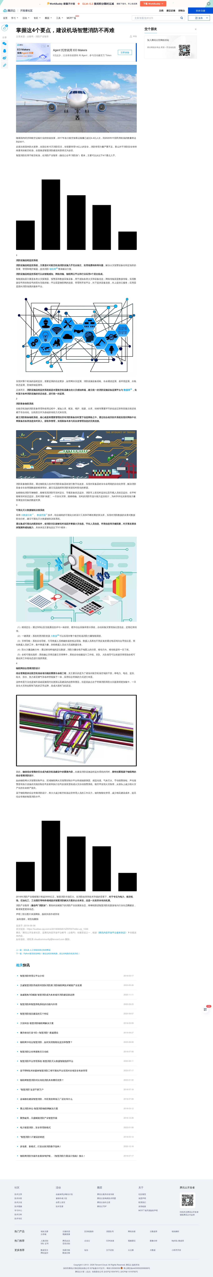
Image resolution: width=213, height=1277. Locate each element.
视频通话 (132, 1240)
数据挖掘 (41, 514)
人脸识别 (44, 1240)
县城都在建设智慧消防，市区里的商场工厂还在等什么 (46, 1098)
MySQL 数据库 (178, 1240)
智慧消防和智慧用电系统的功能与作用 (38, 1004)
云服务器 (66, 1231)
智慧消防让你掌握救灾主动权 (34, 1051)
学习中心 (18, 1210)
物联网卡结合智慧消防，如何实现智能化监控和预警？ (46, 1042)
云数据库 (153, 1231)
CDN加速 (110, 1240)
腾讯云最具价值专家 (105, 1194)
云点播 (131, 1250)
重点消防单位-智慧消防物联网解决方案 (39, 1108)
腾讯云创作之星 (103, 1202)
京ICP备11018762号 (129, 1271)
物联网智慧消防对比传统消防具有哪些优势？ (42, 1079)
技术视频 (18, 1206)
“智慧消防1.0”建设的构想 (32, 1136)
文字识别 (110, 1250)
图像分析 (153, 1240)
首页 (5, 17)
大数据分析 (26, 514)
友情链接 (142, 1206)
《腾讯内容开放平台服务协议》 (112, 932)
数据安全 (44, 1250)
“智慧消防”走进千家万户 (32, 1089)
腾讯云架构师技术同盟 (106, 1198)
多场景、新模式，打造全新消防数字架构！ (41, 1146)
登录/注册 (200, 10)
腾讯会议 (66, 1240)
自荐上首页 (60, 1202)
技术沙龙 (18, 1202)
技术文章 (18, 1194)
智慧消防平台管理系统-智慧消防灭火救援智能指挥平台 (46, 1061)
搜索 (181, 18)
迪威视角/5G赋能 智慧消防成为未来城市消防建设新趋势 (47, 994)
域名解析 (175, 1231)
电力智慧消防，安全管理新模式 (35, 1127)
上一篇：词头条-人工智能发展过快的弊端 (33, 949)
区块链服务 (89, 1231)
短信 (86, 1250)
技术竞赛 (59, 1206)
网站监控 (44, 1252)
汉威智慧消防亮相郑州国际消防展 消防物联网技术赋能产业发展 (51, 985)
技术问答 (18, 1198)
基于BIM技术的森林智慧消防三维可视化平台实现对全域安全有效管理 (53, 1070)
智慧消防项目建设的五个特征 (34, 1013)
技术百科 (18, 1214)
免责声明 (142, 1198)
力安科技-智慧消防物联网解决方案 (37, 1023)
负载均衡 (66, 1250)
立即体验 (125, 52)
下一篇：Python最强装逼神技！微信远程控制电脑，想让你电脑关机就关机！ (48, 953)
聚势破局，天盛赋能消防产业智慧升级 (38, 1117)
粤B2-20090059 (113, 1268)
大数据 (152, 1250)
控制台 (181, 10)
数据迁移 (66, 1252)
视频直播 (66, 1234)
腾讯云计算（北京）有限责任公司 (89, 1271)
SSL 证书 (44, 1243)
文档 (161, 10)
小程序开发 (176, 1250)
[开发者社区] (26, 10)
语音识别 (66, 1243)
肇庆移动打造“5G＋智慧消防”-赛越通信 (39, 1032)
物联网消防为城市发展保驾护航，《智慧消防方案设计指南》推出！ (53, 1155)
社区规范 (142, 1194)
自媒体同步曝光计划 (64, 1194)
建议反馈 (171, 10)
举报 (135, 36)
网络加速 (132, 1231)
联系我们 (142, 1202)
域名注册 (44, 1231)
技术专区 (18, 1218)
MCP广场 (71, 17)
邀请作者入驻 (61, 1198)
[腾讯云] (9, 10)
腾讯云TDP (101, 1206)
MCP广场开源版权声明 (148, 1210)
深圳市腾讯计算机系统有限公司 (76, 1268)
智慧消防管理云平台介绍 (32, 975)
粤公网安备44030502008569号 (136, 1268)
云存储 (43, 1234)
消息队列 (110, 1231)
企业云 (87, 1240)
